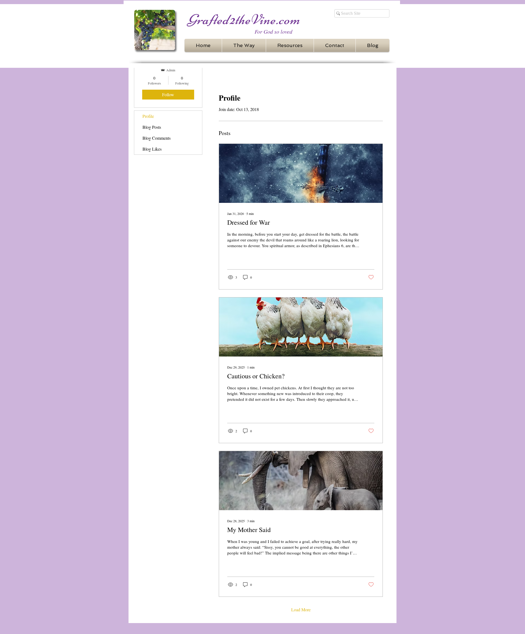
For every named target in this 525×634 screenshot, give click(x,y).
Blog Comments (156, 138)
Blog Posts (151, 127)
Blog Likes (152, 149)
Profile (148, 116)
